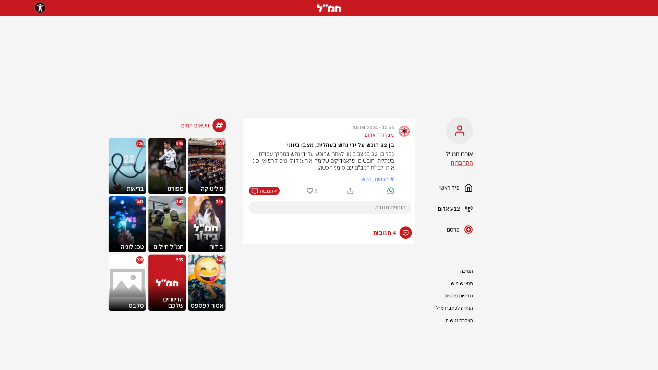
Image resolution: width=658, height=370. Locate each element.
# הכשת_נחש (377, 179)
